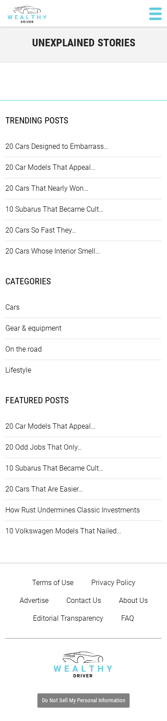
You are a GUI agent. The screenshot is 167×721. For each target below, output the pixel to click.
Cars (12, 307)
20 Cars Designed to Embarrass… (56, 146)
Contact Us (83, 600)
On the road (23, 349)
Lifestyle (18, 370)
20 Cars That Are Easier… (44, 489)
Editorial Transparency (68, 618)
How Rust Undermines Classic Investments (72, 510)
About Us (133, 600)
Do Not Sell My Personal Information (83, 700)
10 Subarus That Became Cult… (54, 209)
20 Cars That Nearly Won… (46, 188)
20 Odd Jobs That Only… (43, 447)
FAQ (127, 618)
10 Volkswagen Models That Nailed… (63, 531)
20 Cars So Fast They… (40, 230)
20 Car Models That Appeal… (50, 167)
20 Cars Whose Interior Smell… (52, 251)
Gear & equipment (33, 328)
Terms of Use (52, 582)
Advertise (34, 600)
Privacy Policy (113, 582)
